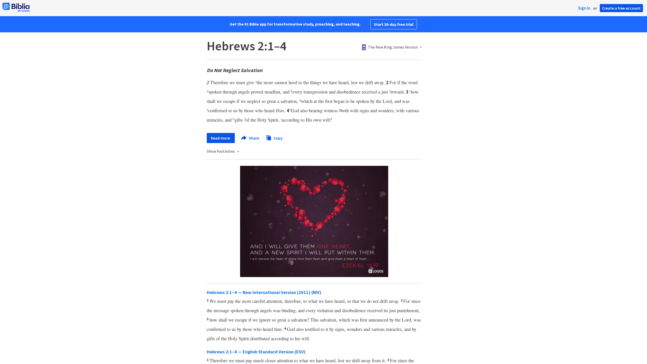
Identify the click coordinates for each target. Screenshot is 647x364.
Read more (221, 138)
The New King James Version (393, 47)
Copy (278, 137)
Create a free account (621, 8)
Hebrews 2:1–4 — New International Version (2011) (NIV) (264, 292)
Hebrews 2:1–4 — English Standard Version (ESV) (256, 352)
